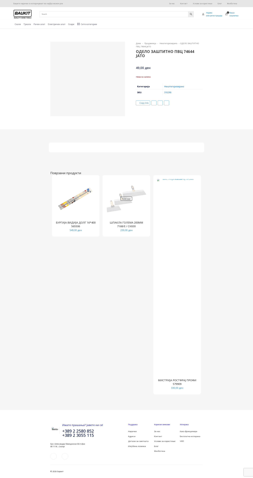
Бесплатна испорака (190, 436)
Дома (138, 43)
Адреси (131, 436)
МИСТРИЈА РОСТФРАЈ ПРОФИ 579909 (177, 382)
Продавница (150, 43)
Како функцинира (188, 431)
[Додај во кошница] (91, 182)
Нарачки (132, 431)
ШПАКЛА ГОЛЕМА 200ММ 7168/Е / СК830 (126, 224)
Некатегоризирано (168, 43)
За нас (157, 431)
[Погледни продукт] (91, 188)
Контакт (158, 436)
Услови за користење (164, 441)
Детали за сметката (138, 441)
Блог (156, 446)
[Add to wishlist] (91, 194)
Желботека (159, 451)
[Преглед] (91, 199)
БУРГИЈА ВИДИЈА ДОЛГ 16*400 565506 (76, 224)
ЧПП (182, 441)
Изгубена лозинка (137, 446)
